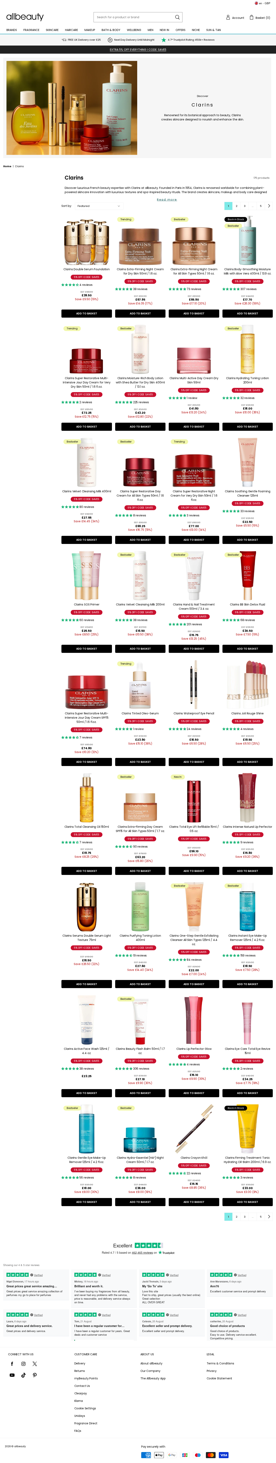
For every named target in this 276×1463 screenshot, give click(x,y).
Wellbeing (134, 30)
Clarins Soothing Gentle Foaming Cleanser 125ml (247, 493)
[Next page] (269, 206)
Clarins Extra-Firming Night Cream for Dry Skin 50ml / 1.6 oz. (140, 271)
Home (7, 166)
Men (150, 30)
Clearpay (80, 1393)
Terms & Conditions (220, 1363)
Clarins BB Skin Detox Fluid (247, 604)
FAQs (77, 1431)
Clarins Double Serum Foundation (86, 269)
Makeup (89, 30)
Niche (196, 30)
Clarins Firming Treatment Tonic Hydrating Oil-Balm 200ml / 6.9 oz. (247, 1160)
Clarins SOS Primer (86, 604)
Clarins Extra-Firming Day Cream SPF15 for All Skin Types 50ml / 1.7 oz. (140, 829)
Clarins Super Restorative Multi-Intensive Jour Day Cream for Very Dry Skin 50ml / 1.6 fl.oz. (86, 382)
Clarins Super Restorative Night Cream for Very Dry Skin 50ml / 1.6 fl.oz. (194, 495)
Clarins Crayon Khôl (194, 1158)
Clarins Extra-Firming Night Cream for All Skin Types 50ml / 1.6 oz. (194, 271)
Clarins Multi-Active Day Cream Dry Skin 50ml (194, 380)
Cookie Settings (85, 1408)
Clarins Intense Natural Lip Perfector (247, 827)
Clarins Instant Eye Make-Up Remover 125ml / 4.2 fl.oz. (247, 938)
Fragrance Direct (86, 1423)
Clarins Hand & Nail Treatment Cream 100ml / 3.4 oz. (194, 606)
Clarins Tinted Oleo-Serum (140, 713)
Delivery (79, 1363)
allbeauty (20, 1446)
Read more (167, 200)
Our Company (150, 1371)
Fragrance (31, 30)
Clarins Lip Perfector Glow (193, 1049)
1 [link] (228, 206)
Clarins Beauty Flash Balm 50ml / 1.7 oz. (140, 1051)
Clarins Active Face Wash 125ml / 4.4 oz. (86, 1051)
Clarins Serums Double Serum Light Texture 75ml (86, 938)
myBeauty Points (86, 1378)
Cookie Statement (219, 1378)
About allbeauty (151, 1363)
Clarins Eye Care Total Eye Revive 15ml (247, 1051)
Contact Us (82, 1386)
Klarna (78, 1401)
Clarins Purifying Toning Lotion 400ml (140, 938)
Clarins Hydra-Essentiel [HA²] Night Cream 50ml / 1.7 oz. (140, 1160)
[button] (235, 17)
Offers (180, 30)
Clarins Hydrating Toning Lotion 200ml (247, 380)
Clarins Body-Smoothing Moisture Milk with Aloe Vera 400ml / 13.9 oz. (247, 271)
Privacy (212, 1371)
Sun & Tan (213, 30)
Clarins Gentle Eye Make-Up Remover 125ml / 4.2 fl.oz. (86, 1160)
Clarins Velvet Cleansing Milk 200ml (140, 604)
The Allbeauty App (153, 1378)
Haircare (71, 30)
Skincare (52, 30)
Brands (11, 30)
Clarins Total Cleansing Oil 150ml (86, 827)
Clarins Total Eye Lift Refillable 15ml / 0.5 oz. (194, 829)
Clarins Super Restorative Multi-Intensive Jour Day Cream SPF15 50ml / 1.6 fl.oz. (87, 717)
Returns (79, 1371)
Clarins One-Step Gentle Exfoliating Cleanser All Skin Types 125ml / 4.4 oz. (194, 940)
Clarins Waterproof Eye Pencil (194, 713)
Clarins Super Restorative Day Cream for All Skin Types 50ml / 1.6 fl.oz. (140, 495)
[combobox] (138, 17)
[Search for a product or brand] (177, 17)
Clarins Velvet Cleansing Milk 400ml (86, 491)
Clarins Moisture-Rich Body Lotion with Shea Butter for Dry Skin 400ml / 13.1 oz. (140, 382)
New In (164, 30)
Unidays (79, 1416)
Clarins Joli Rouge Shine (247, 713)
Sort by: (66, 206)
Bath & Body (111, 30)
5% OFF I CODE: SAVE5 (86, 277)
